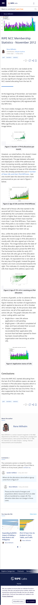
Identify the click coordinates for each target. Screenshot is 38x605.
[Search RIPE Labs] (36, 9)
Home (19, 584)
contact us (26, 467)
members (8, 57)
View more (33, 514)
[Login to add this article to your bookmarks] (36, 61)
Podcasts (21, 571)
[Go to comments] (30, 61)
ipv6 (3, 57)
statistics (15, 57)
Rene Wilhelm (11, 49)
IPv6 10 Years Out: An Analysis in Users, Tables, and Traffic (27, 535)
